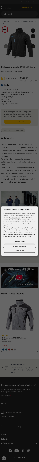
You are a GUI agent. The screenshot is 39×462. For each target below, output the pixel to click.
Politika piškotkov (15, 218)
